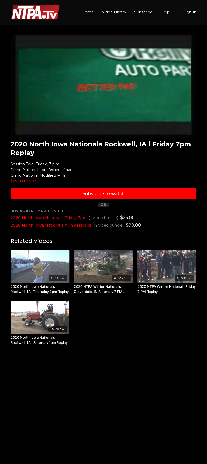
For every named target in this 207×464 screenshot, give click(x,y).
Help (165, 12)
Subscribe (143, 12)
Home (88, 12)
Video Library (114, 12)
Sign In (189, 12)
